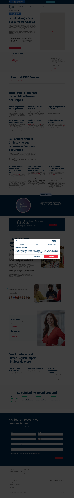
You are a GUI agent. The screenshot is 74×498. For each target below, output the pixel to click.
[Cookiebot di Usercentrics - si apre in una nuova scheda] (51, 241)
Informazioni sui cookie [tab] (52, 244)
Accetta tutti (51, 256)
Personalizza (36, 256)
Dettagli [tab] (37, 244)
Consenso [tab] (22, 244)
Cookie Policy (43, 252)
